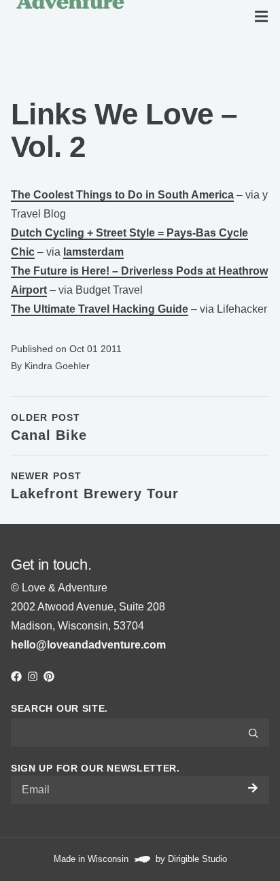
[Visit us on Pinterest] (48, 676)
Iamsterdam (93, 252)
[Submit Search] (253, 732)
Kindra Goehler (57, 365)
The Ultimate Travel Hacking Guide (99, 309)
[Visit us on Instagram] (32, 676)
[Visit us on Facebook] (16, 676)
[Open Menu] (263, 16)
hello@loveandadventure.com (88, 645)
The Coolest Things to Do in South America (122, 195)
